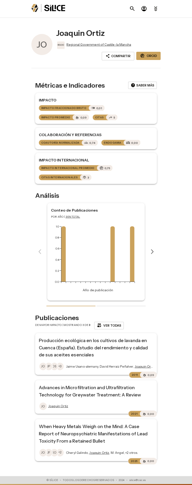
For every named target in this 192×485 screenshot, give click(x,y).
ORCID (148, 56)
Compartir (118, 56)
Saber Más (142, 85)
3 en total (73, 216)
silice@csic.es (137, 480)
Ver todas (109, 325)
